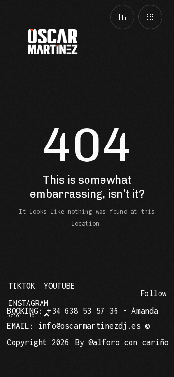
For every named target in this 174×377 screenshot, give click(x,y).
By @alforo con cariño (122, 342)
